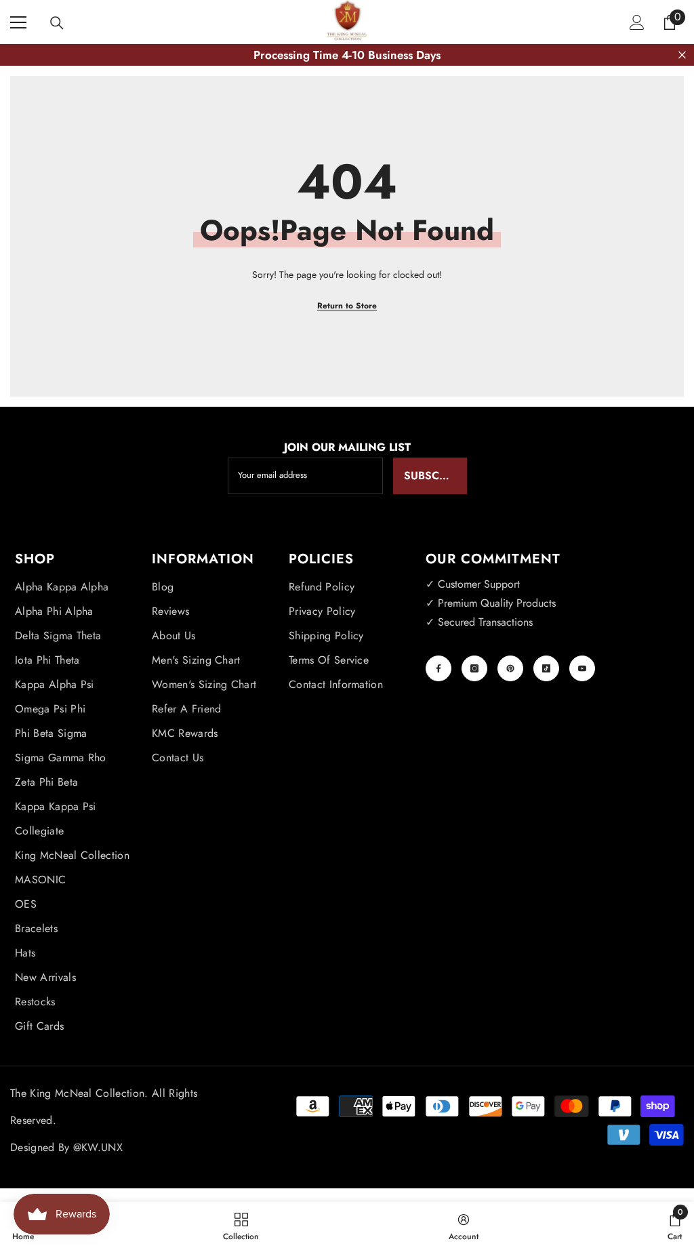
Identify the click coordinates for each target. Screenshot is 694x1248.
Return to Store (347, 306)
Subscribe (433, 475)
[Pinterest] (510, 668)
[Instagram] (474, 668)
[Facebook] (438, 668)
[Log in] (637, 22)
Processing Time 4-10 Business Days (347, 55)
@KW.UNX (98, 1147)
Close (682, 55)
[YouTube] (582, 668)
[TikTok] (546, 668)
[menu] (18, 22)
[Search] (57, 23)
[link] (463, 1225)
